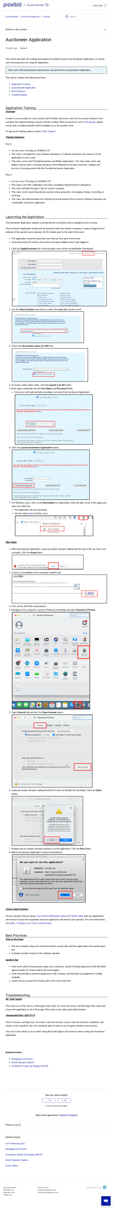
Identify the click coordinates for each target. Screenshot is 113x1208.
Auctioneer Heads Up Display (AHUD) (29, 1066)
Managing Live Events (16, 1149)
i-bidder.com (7, 1195)
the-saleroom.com (9, 1187)
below (31, 513)
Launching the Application (23, 87)
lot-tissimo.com (43, 1187)
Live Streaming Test (15, 1143)
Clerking (46, 17)
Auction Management (30, 17)
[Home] (26, 6)
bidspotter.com (8, 1190)
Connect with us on (94, 1187)
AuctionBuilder (12, 17)
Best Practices (18, 91)
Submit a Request (68, 1115)
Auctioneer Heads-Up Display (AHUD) (24, 1154)
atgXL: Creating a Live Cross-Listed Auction (30, 923)
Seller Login (98, 6)
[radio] (48, 1100)
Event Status (12, 1165)
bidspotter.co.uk (9, 1192)
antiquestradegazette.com (47, 1190)
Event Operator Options (22, 1062)
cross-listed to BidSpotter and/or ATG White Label (59, 916)
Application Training (20, 84)
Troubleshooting (19, 94)
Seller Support (48, 131)
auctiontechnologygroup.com (48, 1192)
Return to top (12, 1125)
